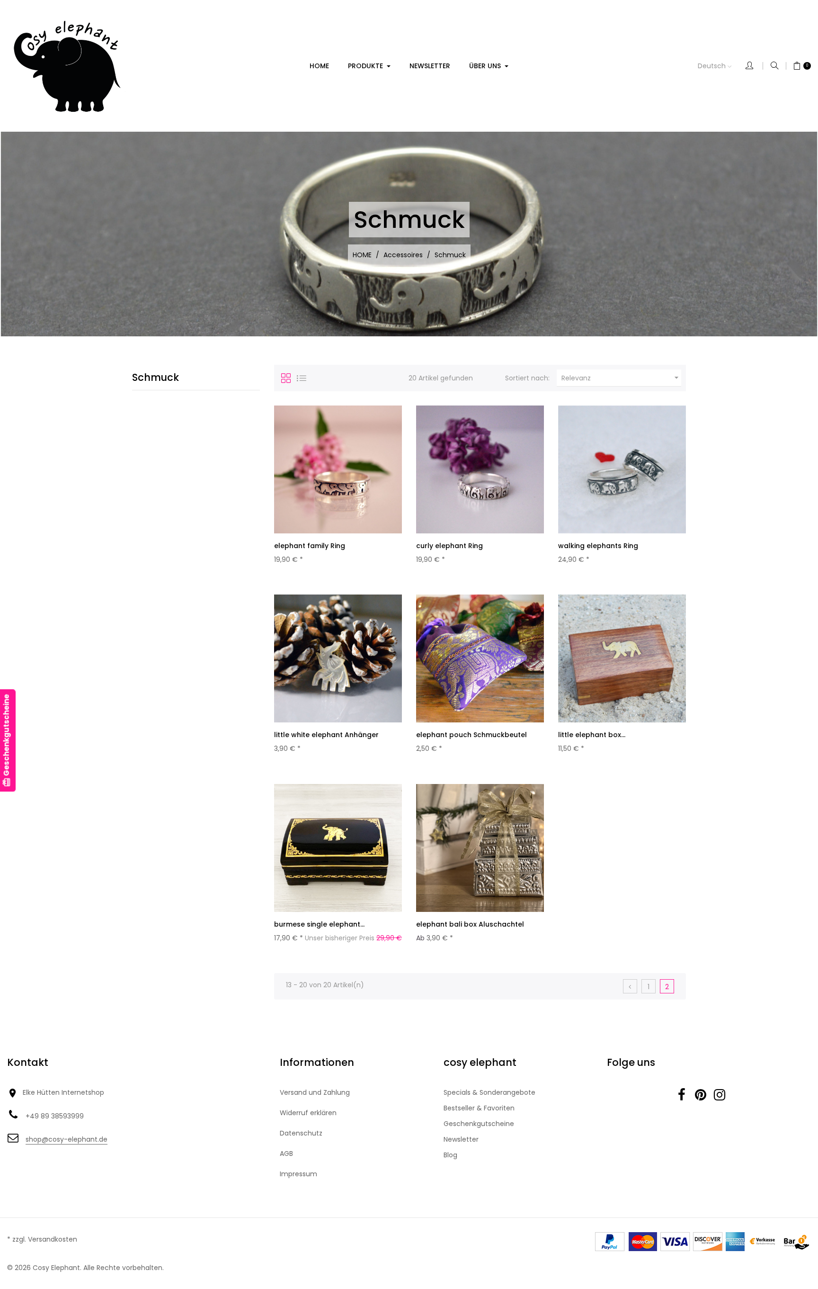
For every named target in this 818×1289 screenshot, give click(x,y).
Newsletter (461, 1139)
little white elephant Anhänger (326, 734)
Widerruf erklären (308, 1113)
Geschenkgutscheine (479, 1123)
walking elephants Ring (598, 545)
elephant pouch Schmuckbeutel (471, 734)
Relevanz (621, 378)
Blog (450, 1155)
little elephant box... (591, 734)
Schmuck (155, 377)
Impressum (298, 1174)
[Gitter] (286, 378)
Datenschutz (301, 1133)
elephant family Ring (309, 545)
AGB (286, 1153)
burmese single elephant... (319, 924)
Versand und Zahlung (315, 1092)
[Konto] (754, 66)
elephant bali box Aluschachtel (470, 924)
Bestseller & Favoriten (479, 1108)
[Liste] (301, 378)
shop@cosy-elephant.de (66, 1139)
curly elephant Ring (449, 545)
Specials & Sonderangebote (489, 1092)
